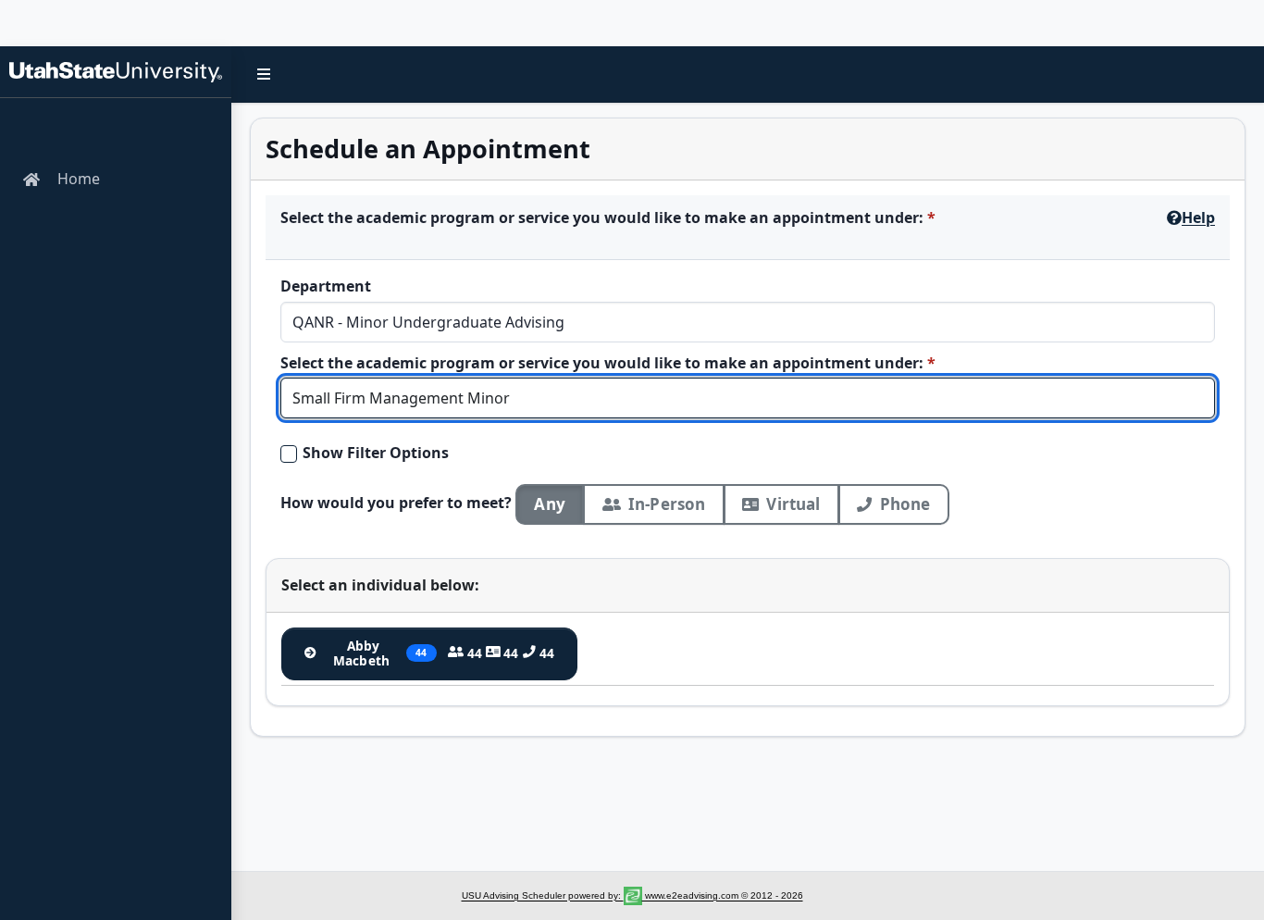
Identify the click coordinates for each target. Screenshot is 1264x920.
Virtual (793, 504)
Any (549, 504)
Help (1198, 217)
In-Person (667, 504)
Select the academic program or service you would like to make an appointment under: (601, 217)
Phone (905, 504)
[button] (263, 74)
